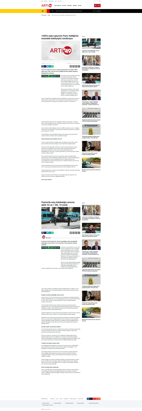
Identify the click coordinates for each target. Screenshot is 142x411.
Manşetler (45, 1)
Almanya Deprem (80, 403)
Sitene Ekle (60, 1)
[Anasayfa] (42, 1)
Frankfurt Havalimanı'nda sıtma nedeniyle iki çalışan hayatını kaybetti (69, 10)
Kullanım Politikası (73, 398)
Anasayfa (44, 15)
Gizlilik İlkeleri (66, 398)
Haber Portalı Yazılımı (47, 409)
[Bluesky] (47, 66)
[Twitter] (45, 66)
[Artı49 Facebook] (94, 1)
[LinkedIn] (50, 66)
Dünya (49, 15)
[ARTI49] (46, 5)
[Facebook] (42, 66)
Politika (64, 5)
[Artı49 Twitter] (97, 1)
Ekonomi (69, 5)
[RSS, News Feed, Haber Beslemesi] (99, 399)
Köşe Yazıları (57, 5)
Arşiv (56, 1)
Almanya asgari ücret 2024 (47, 405)
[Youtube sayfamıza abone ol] (93, 399)
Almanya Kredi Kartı (69, 403)
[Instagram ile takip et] (96, 399)
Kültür (79, 5)
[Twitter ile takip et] (91, 399)
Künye (57, 398)
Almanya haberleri (45, 403)
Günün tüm (97, 10)
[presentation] (45, 11)
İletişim (61, 398)
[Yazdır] (71, 66)
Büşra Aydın (48, 237)
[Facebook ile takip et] (88, 399)
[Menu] (96, 6)
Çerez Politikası (80, 398)
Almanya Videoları (57, 403)
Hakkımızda (52, 398)
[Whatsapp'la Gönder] (52, 66)
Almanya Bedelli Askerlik (93, 403)
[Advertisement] (71, 25)
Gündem (75, 5)
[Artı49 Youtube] (100, 1)
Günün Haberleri (51, 1)
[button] (73, 66)
